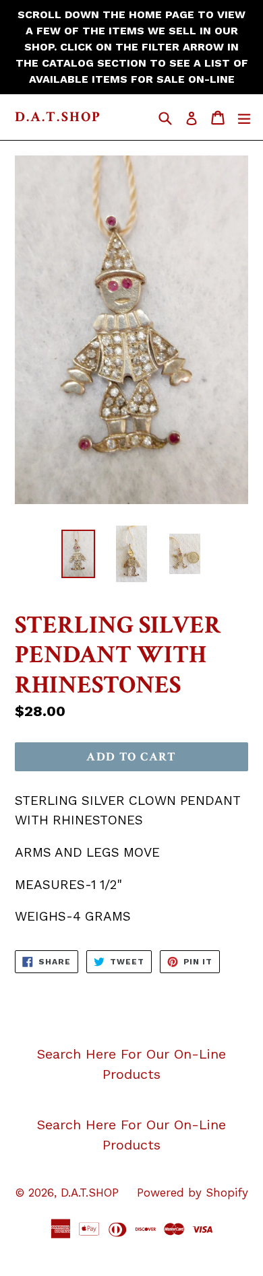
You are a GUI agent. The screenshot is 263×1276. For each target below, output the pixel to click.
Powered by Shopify (192, 1192)
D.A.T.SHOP (58, 116)
